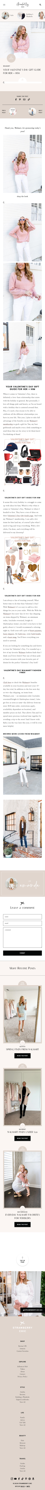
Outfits (22, 1046)
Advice (22, 1420)
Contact (22, 1374)
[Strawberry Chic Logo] (22, 7)
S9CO (23, 1486)
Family (22, 1417)
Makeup (22, 1445)
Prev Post (4, 111)
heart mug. (12, 637)
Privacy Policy (22, 1377)
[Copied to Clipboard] (29, 99)
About (22, 1372)
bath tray (22, 634)
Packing (22, 1466)
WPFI (28, 1486)
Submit (22, 953)
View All (22, 1402)
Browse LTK (22, 1346)
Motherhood (22, 1212)
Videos (22, 1369)
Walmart (6, 66)
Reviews (22, 1394)
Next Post (40, 111)
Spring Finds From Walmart (22, 1049)
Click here (7, 682)
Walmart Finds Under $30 (22, 1132)
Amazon (22, 1349)
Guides (22, 1463)
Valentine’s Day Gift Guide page (20, 516)
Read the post (22, 1055)
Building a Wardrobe (22, 1397)
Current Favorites (22, 1351)
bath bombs (36, 634)
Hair (22, 1440)
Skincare (22, 1443)
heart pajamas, (36, 630)
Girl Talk (22, 1422)
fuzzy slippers (8, 634)
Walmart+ (12, 607)
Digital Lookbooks (22, 1400)
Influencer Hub (22, 1366)
